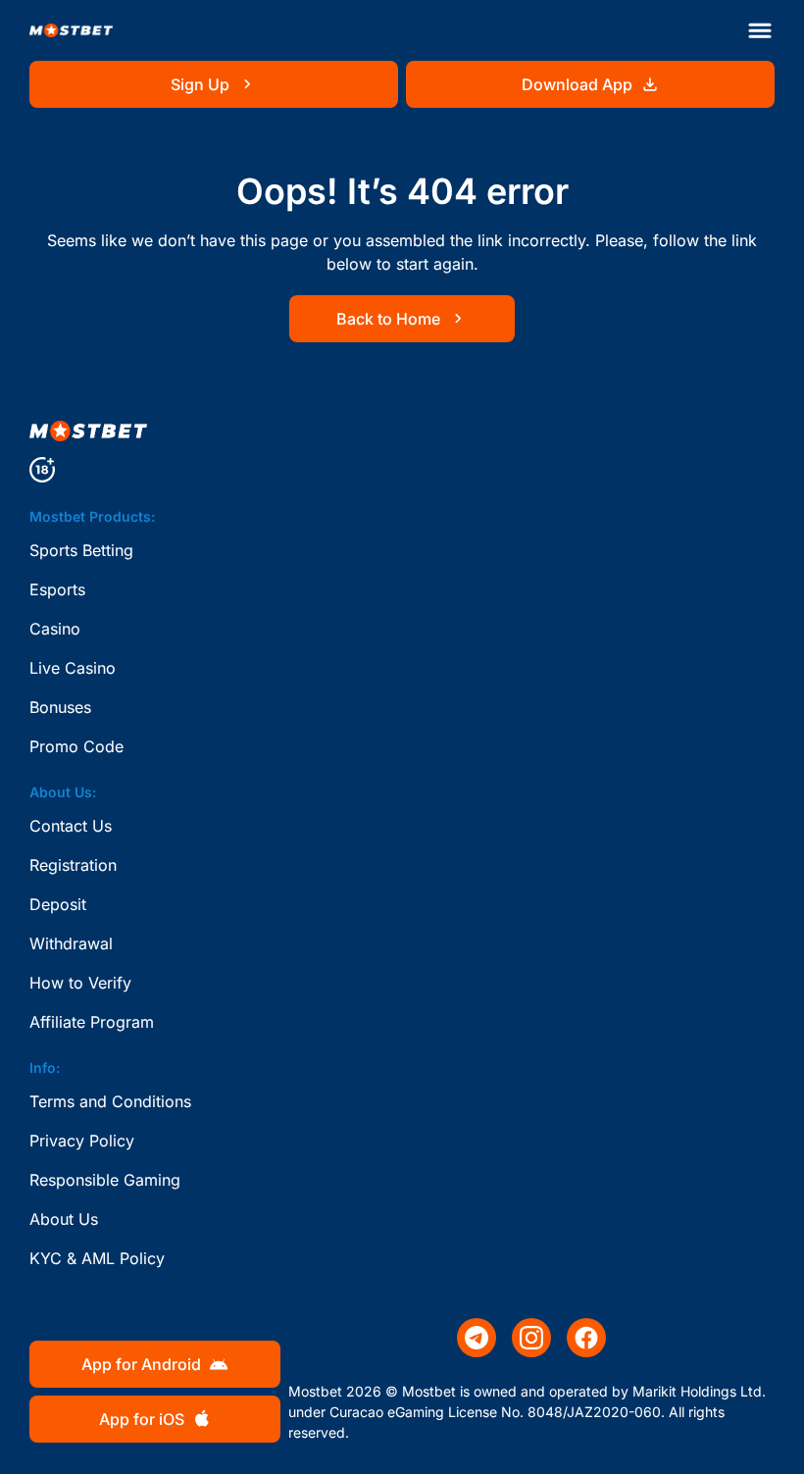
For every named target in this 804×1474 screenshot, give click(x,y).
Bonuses (60, 707)
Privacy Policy (81, 1140)
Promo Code (76, 746)
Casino (54, 628)
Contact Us (70, 826)
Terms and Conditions (110, 1101)
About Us (63, 1219)
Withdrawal (71, 943)
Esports (57, 589)
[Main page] (71, 31)
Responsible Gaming (104, 1180)
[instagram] (531, 1337)
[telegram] (476, 1337)
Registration (73, 865)
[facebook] (586, 1337)
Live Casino (72, 668)
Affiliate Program (91, 1022)
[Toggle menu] (760, 30)
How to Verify (80, 982)
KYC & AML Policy (97, 1258)
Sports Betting (81, 550)
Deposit (57, 904)
